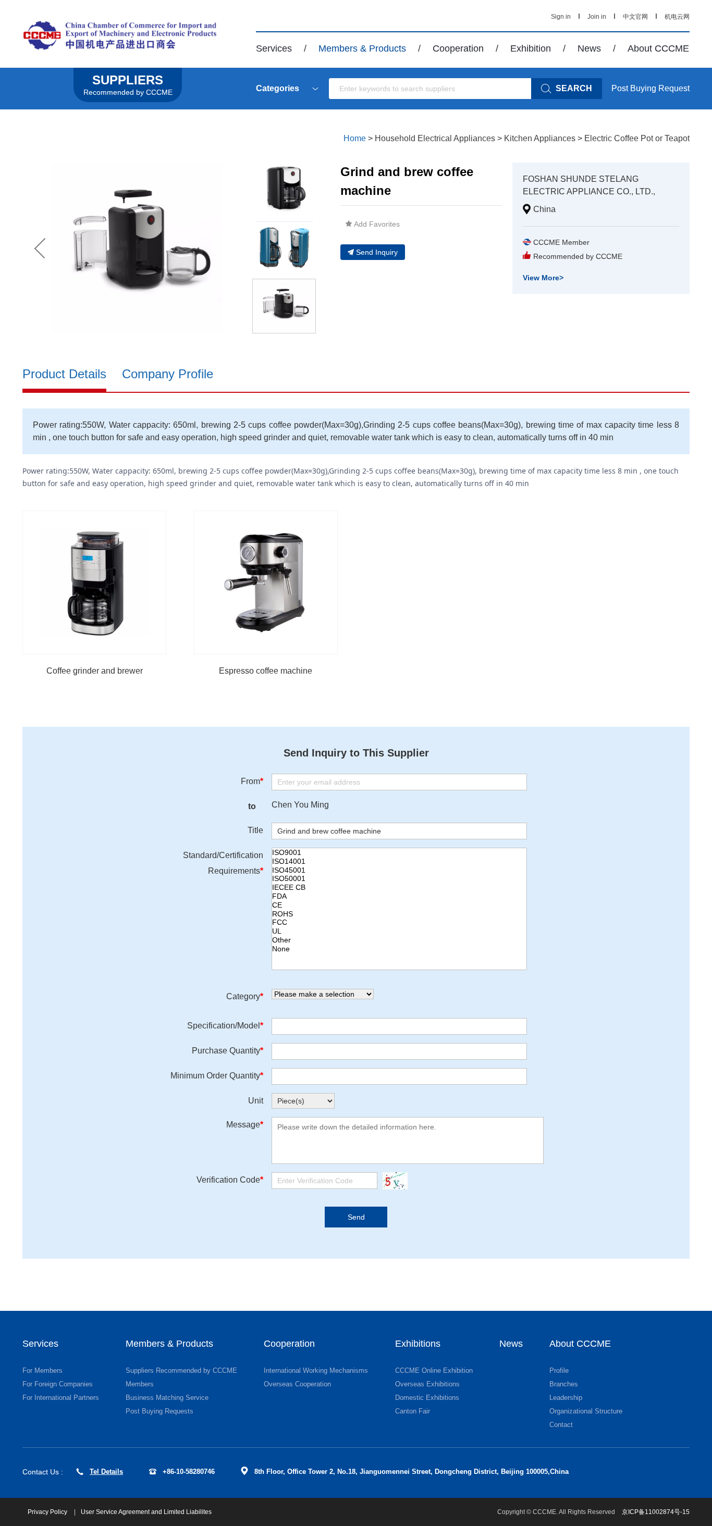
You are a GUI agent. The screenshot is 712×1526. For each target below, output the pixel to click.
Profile (559, 1370)
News (589, 48)
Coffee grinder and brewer (94, 670)
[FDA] (399, 896)
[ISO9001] (399, 852)
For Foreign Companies (57, 1384)
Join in (596, 16)
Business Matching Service (167, 1397)
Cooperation (458, 48)
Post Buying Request (650, 88)
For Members (42, 1370)
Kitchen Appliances (539, 138)
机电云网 (677, 16)
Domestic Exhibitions (427, 1397)
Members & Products (362, 48)
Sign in (561, 16)
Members (140, 1384)
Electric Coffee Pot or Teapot (637, 138)
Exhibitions (417, 1343)
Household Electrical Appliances (435, 138)
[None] (399, 949)
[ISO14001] (399, 861)
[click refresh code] (392, 1180)
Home (354, 138)
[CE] (399, 905)
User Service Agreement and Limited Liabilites (146, 1512)
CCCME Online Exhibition (434, 1370)
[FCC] (399, 922)
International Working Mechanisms (316, 1370)
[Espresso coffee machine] (266, 582)
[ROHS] (399, 914)
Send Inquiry (377, 252)
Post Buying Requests (159, 1411)
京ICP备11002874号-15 (656, 1512)
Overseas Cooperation (297, 1384)
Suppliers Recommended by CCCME (181, 1370)
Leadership (565, 1397)
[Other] (399, 940)
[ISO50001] (399, 878)
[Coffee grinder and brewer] (94, 582)
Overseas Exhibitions (427, 1384)
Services (274, 48)
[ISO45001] (399, 870)
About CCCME (658, 48)
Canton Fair (412, 1411)
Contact (561, 1425)
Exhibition (530, 48)
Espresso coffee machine (265, 670)
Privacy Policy (48, 1512)
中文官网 (635, 16)
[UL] (399, 931)
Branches (563, 1384)
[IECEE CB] (399, 887)
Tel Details (106, 1471)
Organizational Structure (585, 1411)
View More (543, 278)
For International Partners (60, 1397)
